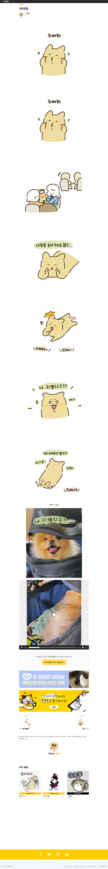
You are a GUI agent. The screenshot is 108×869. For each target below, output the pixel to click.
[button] (54, 615)
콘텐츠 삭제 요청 (79, 866)
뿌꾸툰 (70, 736)
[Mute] (83, 647)
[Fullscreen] (86, 647)
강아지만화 (30, 736)
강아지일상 (50, 736)
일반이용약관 (103, 866)
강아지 (22, 736)
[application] (54, 615)
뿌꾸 (65, 736)
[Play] (22, 647)
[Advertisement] (54, 824)
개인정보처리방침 (92, 866)
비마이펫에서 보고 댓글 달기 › (54, 662)
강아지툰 (58, 736)
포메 (84, 736)
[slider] (52, 647)
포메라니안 (24, 738)
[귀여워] (54, 53)
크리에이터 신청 (67, 866)
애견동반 (78, 736)
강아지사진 (40, 736)
